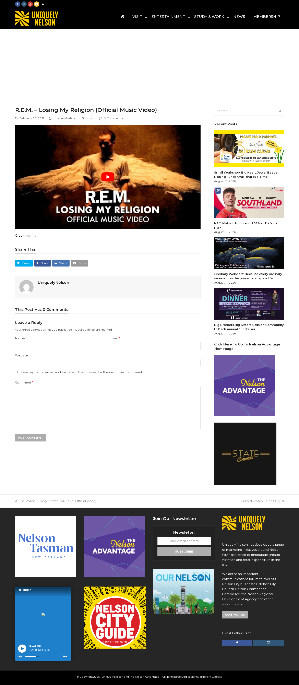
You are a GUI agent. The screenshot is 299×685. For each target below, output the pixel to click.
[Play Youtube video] (108, 177)
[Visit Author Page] (26, 287)
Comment (24, 382)
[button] (24, 263)
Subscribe (184, 551)
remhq (31, 235)
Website (21, 355)
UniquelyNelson (64, 118)
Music (90, 118)
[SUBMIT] (280, 111)
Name (21, 338)
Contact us (235, 614)
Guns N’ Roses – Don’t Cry (260, 501)
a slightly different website (205, 676)
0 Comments (113, 118)
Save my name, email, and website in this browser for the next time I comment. (82, 372)
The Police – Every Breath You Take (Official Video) (57, 501)
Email (115, 338)
